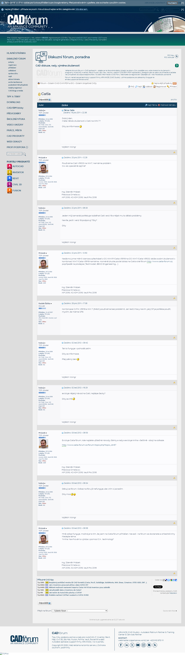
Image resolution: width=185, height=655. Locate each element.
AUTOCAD (18, 166)
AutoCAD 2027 (81, 38)
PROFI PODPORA (16, 147)
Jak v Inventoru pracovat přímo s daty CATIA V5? (68, 585)
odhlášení (12, 71)
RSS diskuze (169, 57)
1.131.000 (44, 38)
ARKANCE (122, 632)
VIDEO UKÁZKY (15, 124)
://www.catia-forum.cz (159, 261)
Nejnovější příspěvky (163, 83)
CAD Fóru (116, 74)
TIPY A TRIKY (13, 96)
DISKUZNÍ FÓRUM (16, 58)
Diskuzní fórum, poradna (68, 57)
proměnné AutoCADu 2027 (26, 42)
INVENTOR (18, 172)
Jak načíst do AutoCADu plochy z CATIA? (65, 593)
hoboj (41, 110)
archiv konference (15, 82)
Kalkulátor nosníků (28, 40)
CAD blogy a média (15, 91)
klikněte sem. (82, 9)
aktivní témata (14, 79)
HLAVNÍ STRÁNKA (16, 53)
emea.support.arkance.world (76, 79)
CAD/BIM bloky (15, 107)
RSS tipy (171, 55)
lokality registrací (15, 88)
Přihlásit (173, 86)
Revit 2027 (11, 40)
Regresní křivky (77, 40)
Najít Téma (152, 105)
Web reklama (75, 645)
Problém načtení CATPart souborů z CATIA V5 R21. (69, 595)
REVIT (15, 178)
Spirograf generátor (61, 40)
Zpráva (65, 105)
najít (10, 76)
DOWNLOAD (13, 102)
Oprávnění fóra (169, 611)
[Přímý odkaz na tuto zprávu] (62, 110)
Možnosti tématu (168, 105)
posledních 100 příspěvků (18, 85)
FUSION (16, 190)
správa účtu (13, 73)
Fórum (43, 83)
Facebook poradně (163, 74)
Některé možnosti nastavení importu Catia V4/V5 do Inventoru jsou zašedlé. (79, 587)
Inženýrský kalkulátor (44, 40)
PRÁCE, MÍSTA (14, 130)
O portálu (100, 642)
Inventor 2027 (96, 38)
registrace (12, 65)
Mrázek (42, 157)
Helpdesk (173, 593)
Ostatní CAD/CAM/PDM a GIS (61, 83)
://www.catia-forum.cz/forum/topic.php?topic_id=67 (89, 445)
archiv (174, 99)
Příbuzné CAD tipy (45, 580)
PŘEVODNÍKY (14, 113)
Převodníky (93, 40)
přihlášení (12, 68)
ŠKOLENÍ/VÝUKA (16, 119)
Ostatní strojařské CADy (86, 83)
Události (148, 86)
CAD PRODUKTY (15, 136)
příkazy (10, 42)
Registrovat (161, 86)
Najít (140, 86)
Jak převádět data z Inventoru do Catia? (65, 590)
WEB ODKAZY (14, 141)
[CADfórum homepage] (27, 21)
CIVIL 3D (17, 184)
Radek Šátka (45, 303)
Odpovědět (43, 100)
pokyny (11, 62)
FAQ (132, 86)
